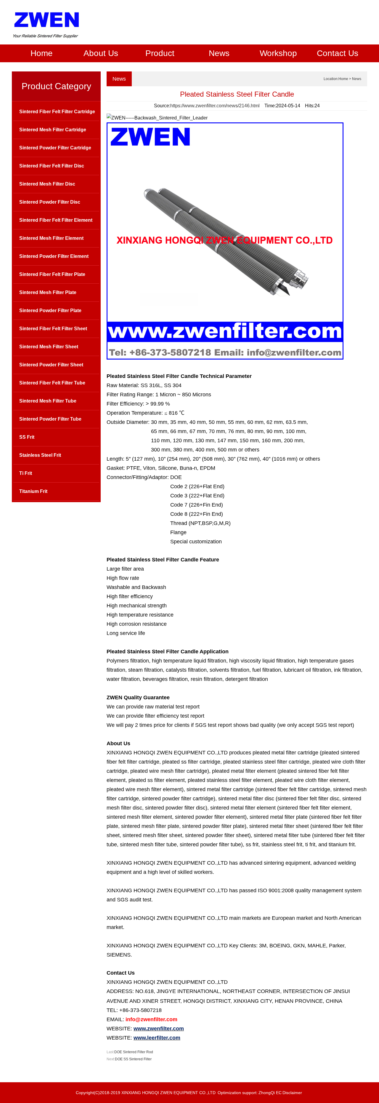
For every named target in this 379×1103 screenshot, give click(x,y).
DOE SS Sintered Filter (133, 1059)
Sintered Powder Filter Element (54, 256)
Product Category (56, 86)
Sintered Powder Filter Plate (50, 310)
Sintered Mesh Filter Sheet (48, 346)
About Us (100, 53)
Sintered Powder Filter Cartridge (55, 147)
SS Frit (26, 437)
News (219, 53)
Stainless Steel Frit (40, 455)
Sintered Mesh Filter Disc (47, 183)
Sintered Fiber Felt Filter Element (55, 220)
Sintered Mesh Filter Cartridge (52, 129)
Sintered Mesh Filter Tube (47, 400)
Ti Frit (25, 473)
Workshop (278, 53)
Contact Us (337, 53)
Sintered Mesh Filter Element (51, 238)
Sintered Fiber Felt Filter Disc (51, 165)
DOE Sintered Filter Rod (133, 1052)
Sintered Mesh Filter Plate (47, 292)
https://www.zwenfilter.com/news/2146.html (215, 105)
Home (41, 53)
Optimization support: (238, 1092)
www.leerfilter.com (157, 1038)
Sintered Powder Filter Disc (49, 202)
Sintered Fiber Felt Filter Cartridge (57, 111)
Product (159, 53)
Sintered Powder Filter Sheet (51, 364)
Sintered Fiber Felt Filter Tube (52, 382)
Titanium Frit (33, 491)
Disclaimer (292, 1092)
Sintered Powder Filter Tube (50, 419)
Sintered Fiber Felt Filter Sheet (53, 328)
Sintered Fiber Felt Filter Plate (52, 274)
